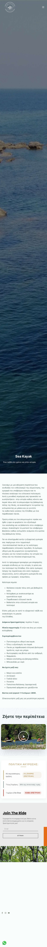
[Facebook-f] (2, 913)
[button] (23, 737)
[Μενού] (43, 7)
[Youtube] (9, 913)
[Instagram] (5, 913)
